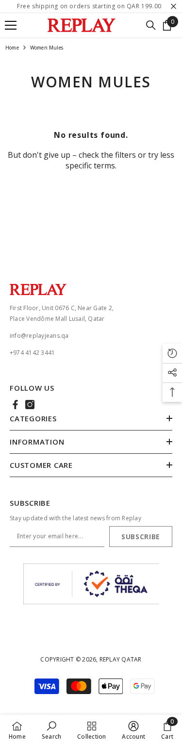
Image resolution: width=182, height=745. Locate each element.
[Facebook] (15, 404)
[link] (51, 730)
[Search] (151, 25)
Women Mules (46, 47)
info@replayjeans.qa (39, 335)
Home (12, 47)
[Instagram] (29, 404)
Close (173, 6)
